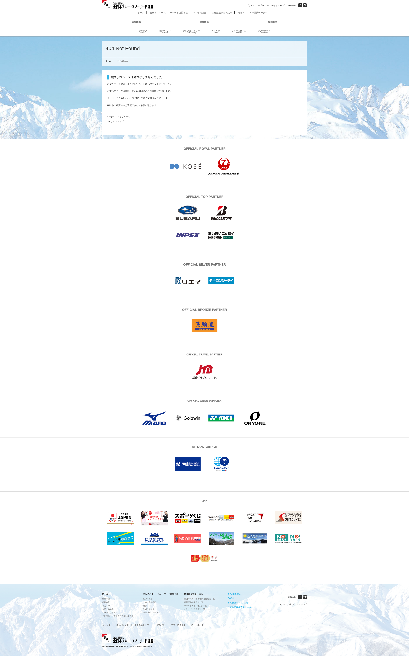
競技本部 (204, 21)
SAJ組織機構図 (149, 602)
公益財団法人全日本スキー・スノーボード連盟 (127, 639)
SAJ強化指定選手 (109, 612)
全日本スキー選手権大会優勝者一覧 (199, 599)
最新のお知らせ (109, 609)
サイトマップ (277, 5)
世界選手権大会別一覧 (193, 602)
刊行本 (241, 12)
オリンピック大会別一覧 (194, 609)
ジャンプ (143, 31)
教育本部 (272, 21)
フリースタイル (239, 31)
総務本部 (136, 21)
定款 (145, 606)
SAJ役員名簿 (148, 609)
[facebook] (300, 5)
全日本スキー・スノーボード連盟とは (169, 12)
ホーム (140, 12)
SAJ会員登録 (199, 12)
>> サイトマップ (115, 121)
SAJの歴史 (147, 599)
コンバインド (165, 31)
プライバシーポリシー (257, 5)
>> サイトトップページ (119, 116)
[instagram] (305, 5)
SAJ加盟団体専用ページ (239, 607)
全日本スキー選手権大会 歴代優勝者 (117, 616)
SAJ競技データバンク (261, 12)
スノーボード (264, 31)
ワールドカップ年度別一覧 (195, 606)
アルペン (216, 31)
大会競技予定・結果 (222, 12)
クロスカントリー (191, 31)
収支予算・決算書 (150, 612)
